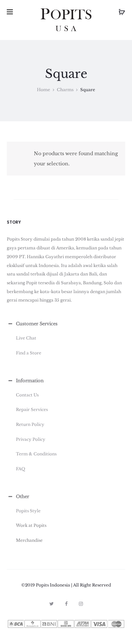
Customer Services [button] (37, 324)
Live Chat (26, 338)
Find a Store (28, 352)
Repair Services (32, 409)
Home (43, 89)
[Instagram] (81, 603)
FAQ (20, 468)
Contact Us (27, 394)
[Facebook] (66, 603)
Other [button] (22, 496)
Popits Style (28, 510)
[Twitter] (51, 603)
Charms (65, 89)
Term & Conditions (36, 453)
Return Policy (30, 424)
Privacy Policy (30, 439)
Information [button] (30, 381)
